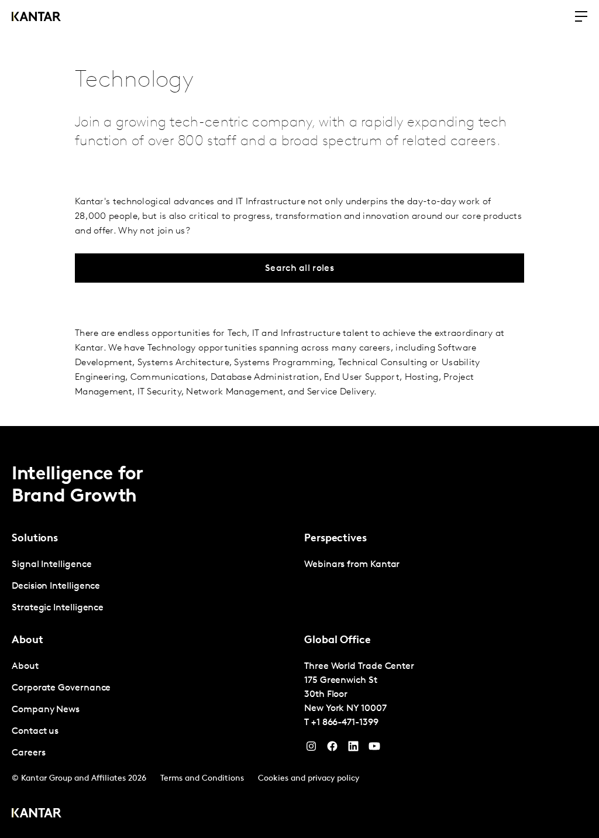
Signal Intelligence (51, 564)
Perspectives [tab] (335, 539)
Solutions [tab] (35, 539)
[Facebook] (332, 749)
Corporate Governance (61, 688)
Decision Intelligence (56, 586)
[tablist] (299, 632)
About (25, 666)
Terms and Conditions (202, 778)
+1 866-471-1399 (344, 722)
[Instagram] (311, 749)
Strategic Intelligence (58, 608)
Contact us (35, 731)
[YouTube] (353, 749)
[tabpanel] (153, 587)
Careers (28, 753)
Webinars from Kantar (352, 564)
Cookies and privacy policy (308, 778)
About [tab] (27, 641)
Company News (46, 710)
